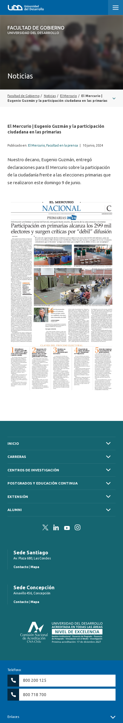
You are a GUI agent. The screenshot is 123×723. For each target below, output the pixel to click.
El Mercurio (36, 145)
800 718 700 (34, 694)
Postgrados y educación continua (42, 483)
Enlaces (13, 717)
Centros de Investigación (33, 470)
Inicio (13, 443)
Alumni (14, 510)
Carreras (16, 457)
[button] (115, 7)
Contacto (20, 567)
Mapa (34, 567)
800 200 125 (34, 680)
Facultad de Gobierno (35, 30)
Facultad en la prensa (62, 145)
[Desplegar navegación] (61, 98)
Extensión (17, 497)
